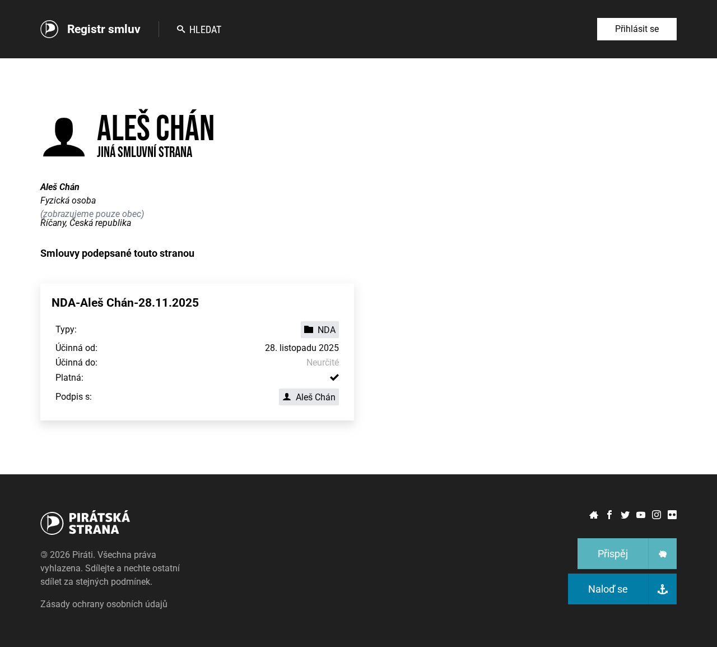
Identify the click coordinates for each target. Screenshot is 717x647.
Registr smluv (104, 29)
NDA (327, 330)
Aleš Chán (316, 397)
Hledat (205, 29)
